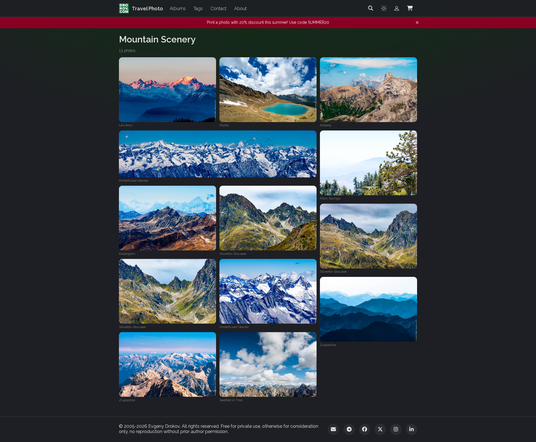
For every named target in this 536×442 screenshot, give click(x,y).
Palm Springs (330, 198)
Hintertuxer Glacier (133, 180)
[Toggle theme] (384, 8)
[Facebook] (364, 429)
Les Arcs (125, 125)
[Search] (371, 8)
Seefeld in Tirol (230, 400)
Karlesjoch (127, 254)
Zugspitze (328, 345)
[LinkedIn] (411, 429)
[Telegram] (349, 429)
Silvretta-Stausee (232, 254)
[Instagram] (395, 429)
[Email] (333, 429)
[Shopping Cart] (410, 8)
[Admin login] (396, 8)
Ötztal (224, 125)
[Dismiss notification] (417, 23)
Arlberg (325, 125)
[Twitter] (380, 429)
